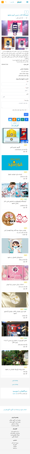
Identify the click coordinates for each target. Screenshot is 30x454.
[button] (5, 2)
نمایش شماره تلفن (22, 75)
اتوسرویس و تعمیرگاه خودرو (20, 149)
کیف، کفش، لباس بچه (21, 232)
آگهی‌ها (15, 445)
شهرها (15, 446)
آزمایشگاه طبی (22, 205)
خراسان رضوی (22, 73)
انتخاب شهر (24, 410)
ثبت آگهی (13, 410)
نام (27, 81)
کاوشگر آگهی (15, 437)
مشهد (27, 73)
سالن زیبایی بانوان (22, 286)
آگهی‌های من (7, 410)
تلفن (27, 94)
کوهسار (23, 234)
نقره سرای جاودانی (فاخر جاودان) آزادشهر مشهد (15, 312)
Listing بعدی (15, 384)
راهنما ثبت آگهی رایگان (15, 420)
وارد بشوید (15, 393)
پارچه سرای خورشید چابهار (15, 174)
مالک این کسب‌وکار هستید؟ (22, 62)
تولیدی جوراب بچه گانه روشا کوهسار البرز (15, 230)
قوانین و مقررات (15, 426)
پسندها (18, 410)
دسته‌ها (15, 448)
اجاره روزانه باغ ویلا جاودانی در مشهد (15, 369)
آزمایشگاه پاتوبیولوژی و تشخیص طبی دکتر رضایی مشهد (15, 202)
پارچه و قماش (22, 176)
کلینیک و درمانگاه (22, 259)
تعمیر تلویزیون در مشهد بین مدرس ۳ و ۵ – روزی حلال (15, 341)
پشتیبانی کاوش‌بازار (15, 433)
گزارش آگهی (18, 18)
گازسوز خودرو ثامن (15, 147)
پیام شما (26, 100)
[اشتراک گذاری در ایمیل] (10, 119)
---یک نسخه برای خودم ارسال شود (19, 110)
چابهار (24, 178)
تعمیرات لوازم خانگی (21, 344)
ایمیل (26, 88)
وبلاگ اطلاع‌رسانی (15, 435)
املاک (24, 371)
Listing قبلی (15, 380)
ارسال (26, 114)
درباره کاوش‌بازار (15, 432)
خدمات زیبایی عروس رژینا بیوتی (15, 284)
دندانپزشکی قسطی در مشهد (15, 257)
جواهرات (23, 315)
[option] (15, 28)
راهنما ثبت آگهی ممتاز (15, 422)
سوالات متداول (15, 424)
